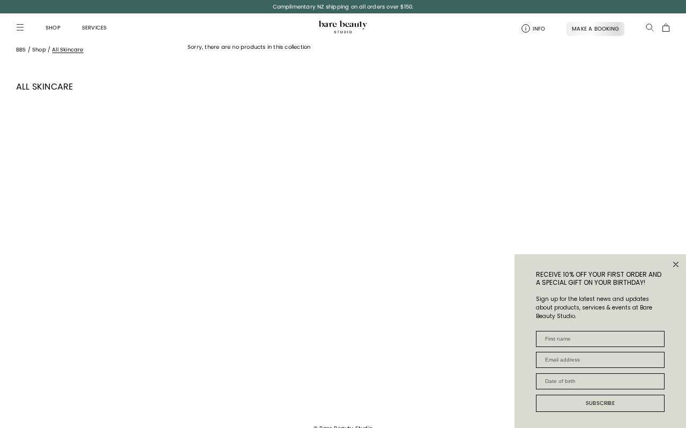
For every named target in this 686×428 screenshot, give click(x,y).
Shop (39, 50)
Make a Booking (595, 29)
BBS (21, 50)
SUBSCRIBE (600, 403)
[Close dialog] (676, 264)
